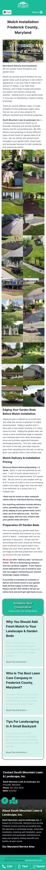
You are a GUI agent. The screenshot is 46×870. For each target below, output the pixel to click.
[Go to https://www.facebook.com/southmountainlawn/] (4, 801)
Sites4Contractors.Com (33, 860)
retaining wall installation (24, 832)
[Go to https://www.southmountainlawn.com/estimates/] (39, 866)
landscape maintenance (27, 835)
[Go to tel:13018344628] (8, 866)
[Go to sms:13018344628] (24, 866)
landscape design (25, 829)
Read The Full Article (17, 662)
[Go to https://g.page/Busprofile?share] (13, 800)
